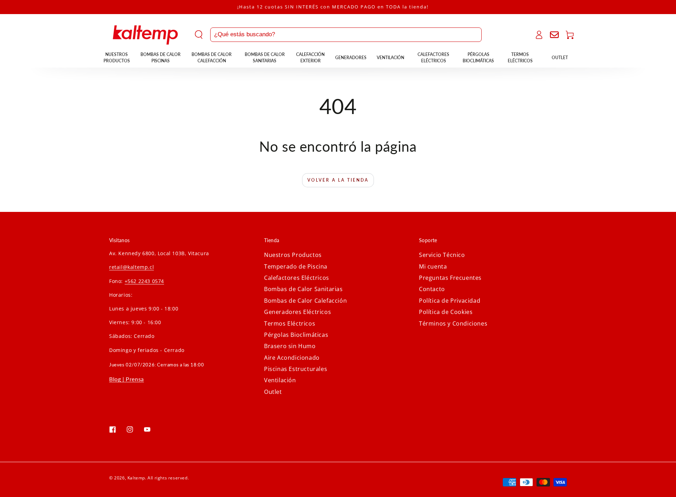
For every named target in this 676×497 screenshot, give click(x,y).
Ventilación (280, 380)
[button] (338, 34)
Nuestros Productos (293, 255)
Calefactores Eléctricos (296, 278)
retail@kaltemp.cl (131, 267)
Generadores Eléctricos (297, 312)
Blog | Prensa (126, 379)
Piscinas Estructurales (295, 369)
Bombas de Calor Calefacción (305, 300)
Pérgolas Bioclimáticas (296, 335)
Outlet (273, 392)
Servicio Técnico (442, 255)
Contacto (432, 289)
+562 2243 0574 (144, 281)
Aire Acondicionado (292, 357)
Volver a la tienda (338, 180)
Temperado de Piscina (295, 266)
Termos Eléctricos (289, 323)
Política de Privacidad (449, 300)
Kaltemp (136, 478)
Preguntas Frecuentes (450, 278)
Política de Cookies (445, 312)
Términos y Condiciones (453, 323)
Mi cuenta (433, 266)
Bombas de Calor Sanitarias (303, 289)
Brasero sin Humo (290, 346)
